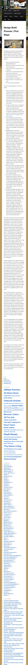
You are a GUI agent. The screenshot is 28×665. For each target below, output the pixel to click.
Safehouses (6, 546)
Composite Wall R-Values (9, 629)
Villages (5, 16)
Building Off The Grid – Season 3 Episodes (14, 627)
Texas (5, 570)
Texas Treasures (8, 443)
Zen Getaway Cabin (8, 651)
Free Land (6, 496)
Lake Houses (7, 408)
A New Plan (7, 396)
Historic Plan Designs (9, 508)
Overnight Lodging (10, 422)
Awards (5, 477)
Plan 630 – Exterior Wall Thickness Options (14, 632)
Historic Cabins (7, 406)
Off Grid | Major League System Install (13, 604)
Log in (5, 378)
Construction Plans (8, 13)
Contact (21, 16)
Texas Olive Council (8, 573)
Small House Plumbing (9, 558)
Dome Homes (7, 489)
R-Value (5, 539)
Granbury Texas (8, 403)
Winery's (6, 595)
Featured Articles (12, 400)
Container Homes (8, 487)
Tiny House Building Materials (10, 452)
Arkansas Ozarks (8, 476)
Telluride (6, 568)
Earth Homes (8, 398)
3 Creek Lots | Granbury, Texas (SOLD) (13, 613)
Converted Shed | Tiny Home (10, 605)
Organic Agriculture (10, 420)
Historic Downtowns (8, 506)
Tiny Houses (8, 457)
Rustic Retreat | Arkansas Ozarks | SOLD (13, 612)
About (10, 10)
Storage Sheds (7, 565)
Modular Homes (19, 410)
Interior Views (17, 405)
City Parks (6, 484)
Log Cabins (14, 408)
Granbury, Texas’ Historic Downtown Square (14, 643)
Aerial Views (7, 468)
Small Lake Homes (10, 439)
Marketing (6, 410)
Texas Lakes (19, 441)
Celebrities (6, 481)
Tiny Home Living (12, 446)
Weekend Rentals (10, 459)
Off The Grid (9, 417)
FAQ (5, 19)
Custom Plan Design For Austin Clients (13, 634)
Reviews (16, 16)
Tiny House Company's (8, 454)
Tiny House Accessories (9, 451)
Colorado (17, 395)
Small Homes (10, 434)
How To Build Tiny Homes (10, 511)
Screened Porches (19, 429)
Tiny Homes (8, 449)
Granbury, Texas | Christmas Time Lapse (13, 639)
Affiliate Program (17, 13)
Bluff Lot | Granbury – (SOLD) (10, 607)
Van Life (6, 592)
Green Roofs (15, 403)
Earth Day (6, 490)
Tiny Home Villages (17, 449)
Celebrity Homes (7, 482)
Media (11, 16)
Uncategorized (16, 457)
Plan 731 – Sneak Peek (9, 631)
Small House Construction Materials (13, 437)
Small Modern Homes (10, 441)
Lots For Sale (21, 408)
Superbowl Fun (7, 566)
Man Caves (6, 519)
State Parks (6, 563)
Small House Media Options (10, 557)
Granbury (6, 498)
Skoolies (6, 550)
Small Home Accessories (9, 431)
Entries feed (6, 380)
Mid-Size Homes (11, 410)
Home (5, 10)
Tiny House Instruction (17, 454)
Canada (13, 395)
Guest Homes (20, 403)
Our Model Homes (8, 535)
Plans (19, 422)
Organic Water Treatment (9, 533)
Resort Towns (9, 425)
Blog (9, 19)
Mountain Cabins (11, 414)
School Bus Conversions (10, 430)
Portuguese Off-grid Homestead (11, 600)
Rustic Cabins (9, 427)
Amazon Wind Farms (9, 473)
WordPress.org (7, 383)
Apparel (5, 474)
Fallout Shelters (7, 493)
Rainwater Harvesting (9, 541)
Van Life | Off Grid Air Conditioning (12, 602)
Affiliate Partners (12, 389)
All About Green (11, 393)
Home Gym (6, 509)
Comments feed (7, 381)
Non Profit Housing (8, 528)
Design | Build (16, 10)
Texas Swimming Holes (9, 574)
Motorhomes (8, 412)
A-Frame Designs (8, 466)
